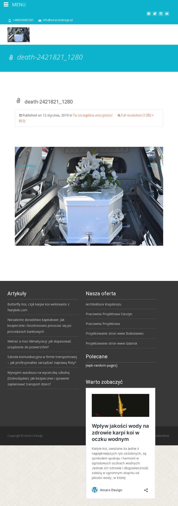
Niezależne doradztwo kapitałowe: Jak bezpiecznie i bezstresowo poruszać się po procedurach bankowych (39, 325)
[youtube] (167, 15)
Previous (25, 165)
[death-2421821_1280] (89, 196)
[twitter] (155, 15)
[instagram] (161, 15)
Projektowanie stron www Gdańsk (111, 343)
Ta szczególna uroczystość (93, 115)
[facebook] (148, 15)
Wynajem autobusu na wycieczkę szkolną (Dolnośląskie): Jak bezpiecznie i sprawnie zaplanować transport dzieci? (38, 378)
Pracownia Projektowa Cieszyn (109, 314)
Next (155, 165)
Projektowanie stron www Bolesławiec (115, 333)
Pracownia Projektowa (103, 323)
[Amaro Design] (15, 33)
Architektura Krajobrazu (103, 304)
